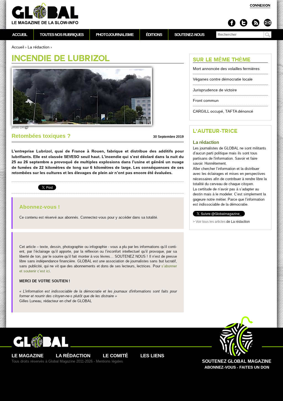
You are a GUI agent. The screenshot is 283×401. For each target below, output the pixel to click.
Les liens (152, 355)
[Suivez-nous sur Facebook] (232, 23)
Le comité (115, 355)
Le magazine (27, 355)
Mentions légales (109, 361)
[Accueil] (45, 14)
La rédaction (38, 47)
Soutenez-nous (189, 34)
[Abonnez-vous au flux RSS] (255, 23)
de (212, 222)
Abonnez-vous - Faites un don (236, 364)
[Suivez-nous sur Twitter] (244, 23)
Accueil (18, 47)
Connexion (260, 5)
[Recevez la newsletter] (267, 23)
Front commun (206, 100)
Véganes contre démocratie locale (223, 79)
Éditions (154, 34)
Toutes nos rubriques (61, 34)
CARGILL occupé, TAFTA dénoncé (223, 111)
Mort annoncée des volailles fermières (226, 68)
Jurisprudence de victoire (215, 90)
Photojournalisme (114, 34)
